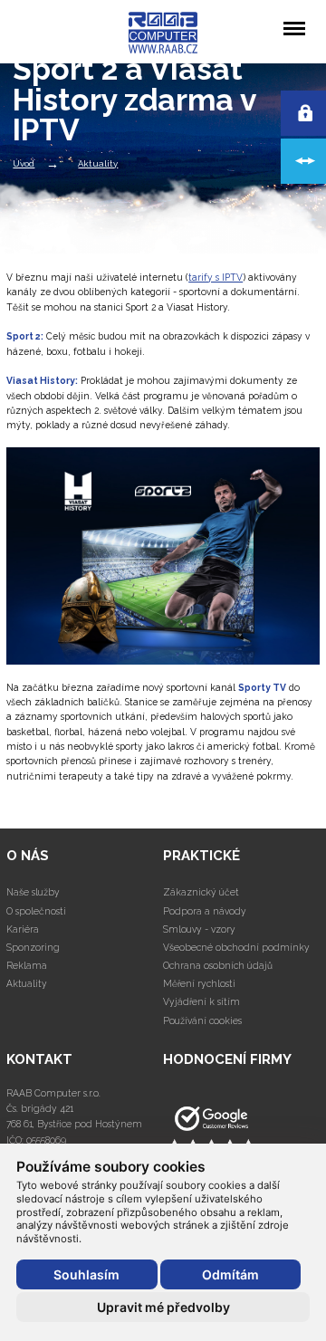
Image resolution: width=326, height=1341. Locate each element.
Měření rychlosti (199, 983)
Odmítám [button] (230, 1274)
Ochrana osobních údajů (218, 965)
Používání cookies (202, 1020)
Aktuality (26, 983)
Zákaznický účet (201, 891)
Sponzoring (33, 947)
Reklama (26, 965)
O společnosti (36, 910)
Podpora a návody (204, 910)
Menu (294, 15)
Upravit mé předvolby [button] (163, 1307)
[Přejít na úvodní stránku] (241, 1131)
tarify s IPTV (215, 277)
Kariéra (22, 929)
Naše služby (33, 891)
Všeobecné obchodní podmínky (236, 947)
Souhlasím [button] (86, 1274)
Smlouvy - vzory (199, 929)
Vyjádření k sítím (201, 1001)
